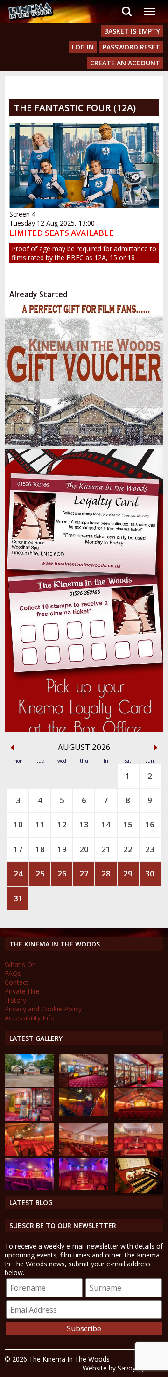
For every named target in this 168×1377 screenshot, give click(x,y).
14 (106, 824)
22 (128, 849)
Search (127, 5)
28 (106, 873)
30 (149, 873)
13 (84, 824)
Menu (149, 5)
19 (62, 849)
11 (40, 824)
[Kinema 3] (29, 1187)
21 (106, 849)
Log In (83, 46)
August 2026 (84, 746)
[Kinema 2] (83, 1153)
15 (128, 824)
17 (18, 849)
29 (128, 873)
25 (40, 873)
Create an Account (125, 62)
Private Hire (22, 991)
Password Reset (131, 46)
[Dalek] (29, 1118)
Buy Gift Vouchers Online (75, 312)
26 (62, 873)
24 (18, 873)
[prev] (12, 747)
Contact (16, 982)
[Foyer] (83, 1084)
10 (18, 824)
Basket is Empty (132, 31)
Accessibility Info (30, 1017)
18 (40, 849)
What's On (20, 964)
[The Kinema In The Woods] (29, 1084)
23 (149, 849)
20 (84, 849)
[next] (156, 747)
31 (18, 898)
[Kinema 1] (83, 1113)
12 (62, 824)
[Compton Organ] (138, 1191)
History (15, 1000)
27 (84, 873)
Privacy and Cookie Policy (43, 1008)
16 (149, 824)
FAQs (13, 973)
